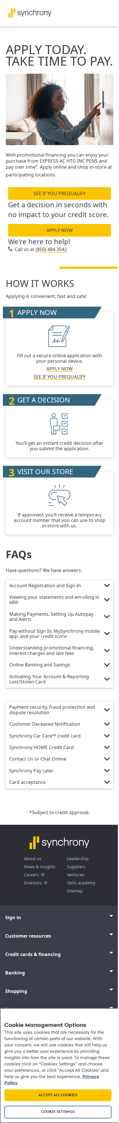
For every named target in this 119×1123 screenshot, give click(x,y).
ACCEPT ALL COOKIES (57, 1095)
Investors (33, 883)
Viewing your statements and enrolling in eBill (54, 599)
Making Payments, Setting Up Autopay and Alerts (51, 616)
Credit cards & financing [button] (33, 954)
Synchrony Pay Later (31, 771)
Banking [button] (15, 973)
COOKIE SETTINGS (58, 1112)
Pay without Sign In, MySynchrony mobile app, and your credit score (54, 633)
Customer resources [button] (28, 936)
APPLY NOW (60, 230)
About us (32, 858)
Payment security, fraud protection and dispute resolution (52, 709)
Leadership (78, 858)
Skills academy (81, 883)
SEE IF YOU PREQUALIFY (59, 193)
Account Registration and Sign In (45, 586)
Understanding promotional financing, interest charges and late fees (51, 650)
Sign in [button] (13, 917)
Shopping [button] (16, 991)
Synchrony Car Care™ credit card (45, 736)
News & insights (39, 866)
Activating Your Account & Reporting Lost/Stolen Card (49, 679)
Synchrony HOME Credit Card (41, 747)
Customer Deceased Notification (44, 724)
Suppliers (76, 866)
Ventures (75, 874)
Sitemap (75, 891)
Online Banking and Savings (39, 665)
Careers (31, 874)
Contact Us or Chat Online (37, 759)
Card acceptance (27, 782)
